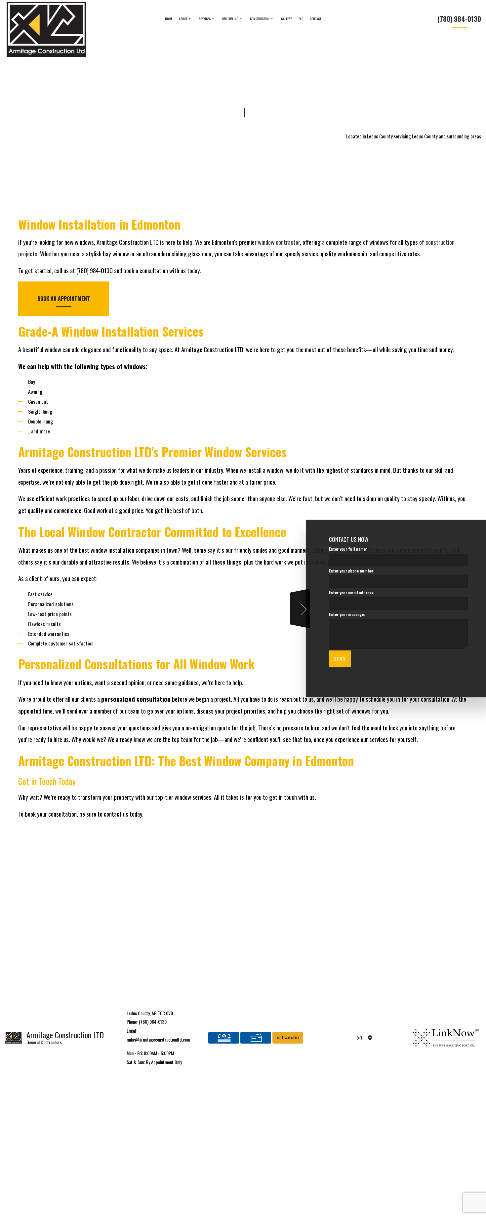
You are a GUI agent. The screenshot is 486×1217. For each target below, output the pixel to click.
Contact (315, 18)
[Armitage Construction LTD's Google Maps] (370, 1038)
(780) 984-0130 (459, 19)
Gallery (286, 18)
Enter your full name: (343, 549)
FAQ (301, 18)
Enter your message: (342, 614)
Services (205, 18)
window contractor (279, 242)
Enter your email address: (347, 593)
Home (168, 18)
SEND (335, 659)
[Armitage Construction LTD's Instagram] (359, 1038)
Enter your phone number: (347, 571)
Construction (259, 18)
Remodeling (230, 18)
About (183, 18)
